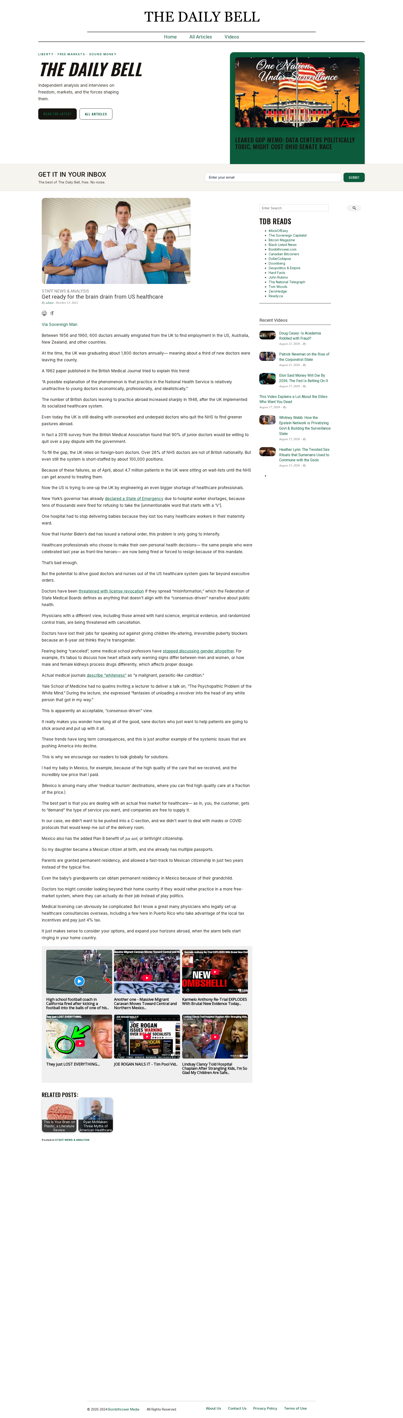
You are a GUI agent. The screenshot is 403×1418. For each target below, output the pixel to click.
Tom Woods (278, 287)
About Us (213, 1408)
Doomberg (277, 263)
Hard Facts (277, 273)
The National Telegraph (287, 282)
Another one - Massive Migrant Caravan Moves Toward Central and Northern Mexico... (145, 1003)
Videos (232, 37)
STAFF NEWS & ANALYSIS (72, 1140)
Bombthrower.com (282, 249)
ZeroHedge (278, 291)
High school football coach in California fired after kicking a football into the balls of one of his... (77, 1003)
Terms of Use (295, 1408)
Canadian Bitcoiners (284, 254)
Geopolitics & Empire (284, 268)
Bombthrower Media (123, 1409)
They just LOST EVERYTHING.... (73, 1064)
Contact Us (237, 1408)
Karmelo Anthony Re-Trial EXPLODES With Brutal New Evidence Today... (214, 1001)
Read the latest (57, 113)
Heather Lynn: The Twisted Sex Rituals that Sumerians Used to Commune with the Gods (304, 454)
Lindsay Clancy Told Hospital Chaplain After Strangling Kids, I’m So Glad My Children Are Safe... (214, 1068)
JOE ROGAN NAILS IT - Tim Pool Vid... (146, 1064)
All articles (96, 113)
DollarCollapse (280, 259)
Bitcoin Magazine (282, 240)
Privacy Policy (265, 1408)
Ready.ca (276, 296)
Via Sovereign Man (59, 324)
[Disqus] (147, 1207)
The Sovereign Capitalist (288, 235)
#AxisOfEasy (278, 231)
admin (50, 302)
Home (170, 37)
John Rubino (278, 277)
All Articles (200, 37)
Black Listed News (283, 245)
